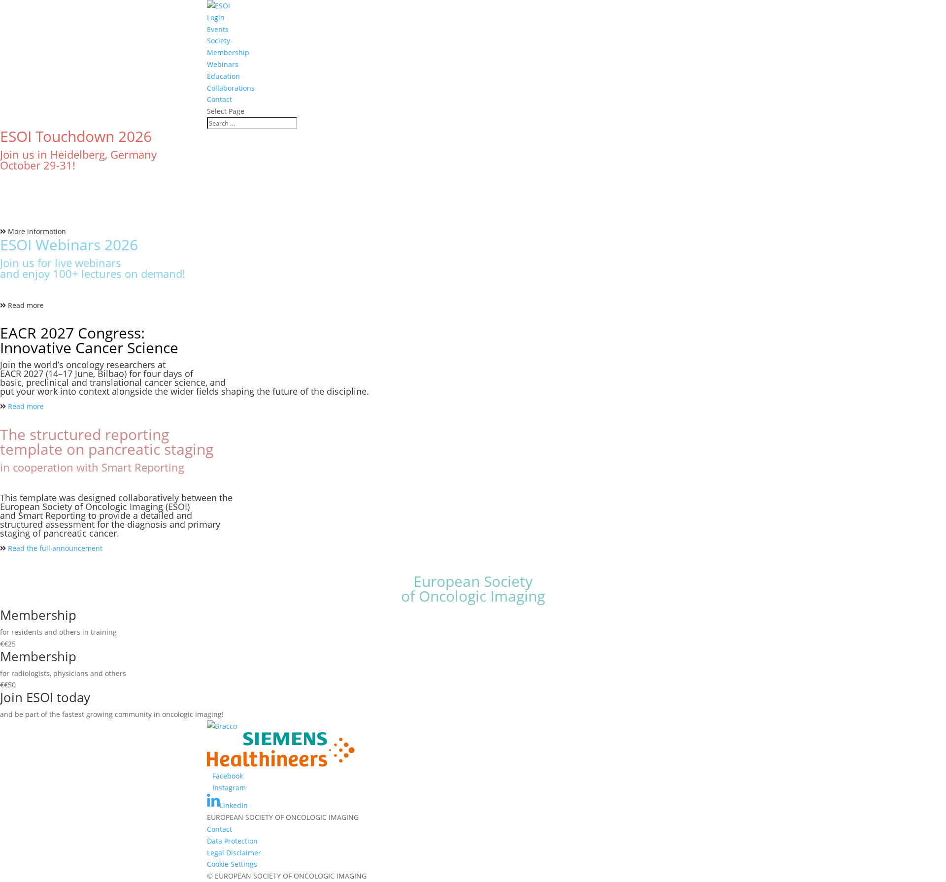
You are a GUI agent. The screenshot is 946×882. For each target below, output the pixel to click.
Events (218, 29)
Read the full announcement (55, 548)
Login (216, 17)
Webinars (222, 64)
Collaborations (231, 88)
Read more (26, 305)
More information (37, 231)
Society (218, 40)
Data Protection (232, 841)
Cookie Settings (232, 864)
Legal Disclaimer (234, 852)
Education (223, 76)
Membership (228, 52)
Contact (219, 99)
